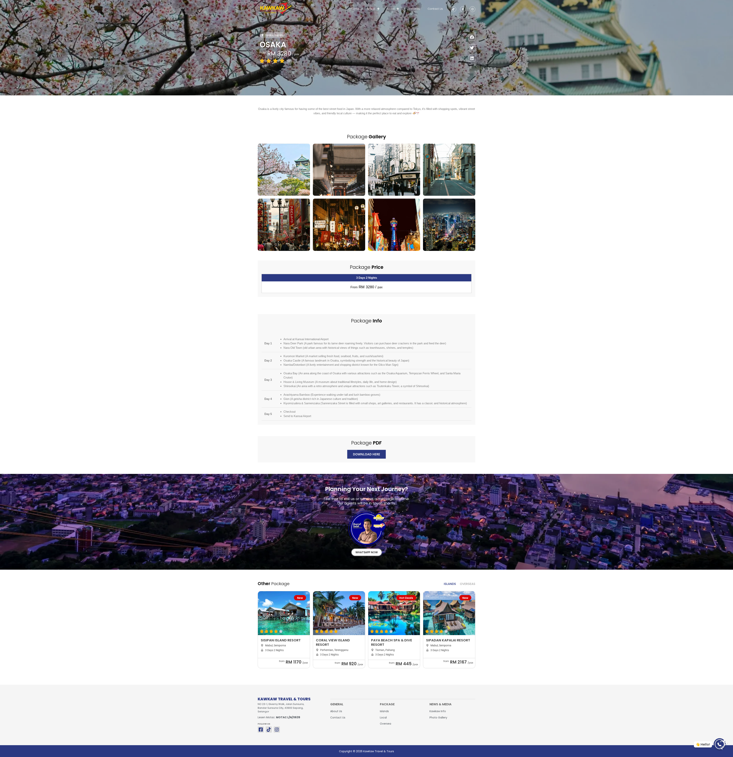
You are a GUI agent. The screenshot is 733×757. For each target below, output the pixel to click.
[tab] (450, 583)
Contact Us (435, 9)
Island (371, 9)
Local (391, 9)
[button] (472, 37)
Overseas (413, 9)
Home (355, 9)
